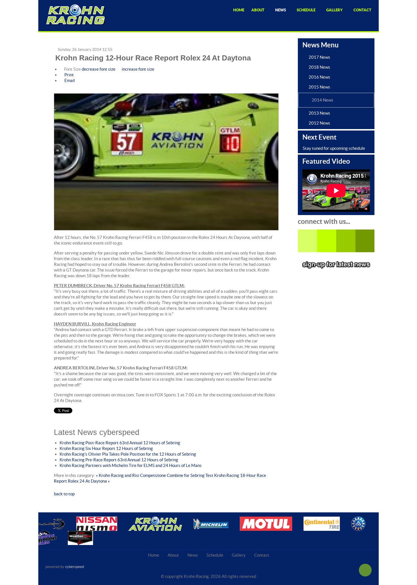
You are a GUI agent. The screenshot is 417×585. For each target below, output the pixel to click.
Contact (261, 555)
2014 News (322, 100)
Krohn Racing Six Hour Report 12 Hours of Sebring (106, 448)
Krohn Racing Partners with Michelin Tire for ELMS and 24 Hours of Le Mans (131, 465)
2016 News (319, 77)
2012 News (319, 123)
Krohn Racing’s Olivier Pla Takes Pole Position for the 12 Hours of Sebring (128, 454)
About (173, 555)
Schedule (215, 555)
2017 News (319, 57)
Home (153, 555)
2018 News (319, 67)
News (193, 555)
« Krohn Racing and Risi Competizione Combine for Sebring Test (154, 475)
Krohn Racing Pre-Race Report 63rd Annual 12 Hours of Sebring (119, 459)
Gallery (239, 555)
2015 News (319, 87)
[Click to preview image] (166, 162)
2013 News (319, 113)
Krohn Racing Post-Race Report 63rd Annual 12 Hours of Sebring (120, 442)
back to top (64, 493)
